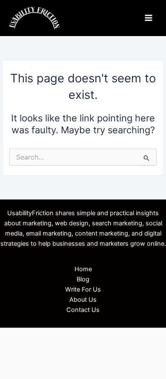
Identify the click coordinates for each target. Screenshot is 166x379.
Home (83, 269)
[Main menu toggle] (148, 18)
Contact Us (83, 310)
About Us (83, 299)
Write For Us (83, 289)
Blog (83, 279)
